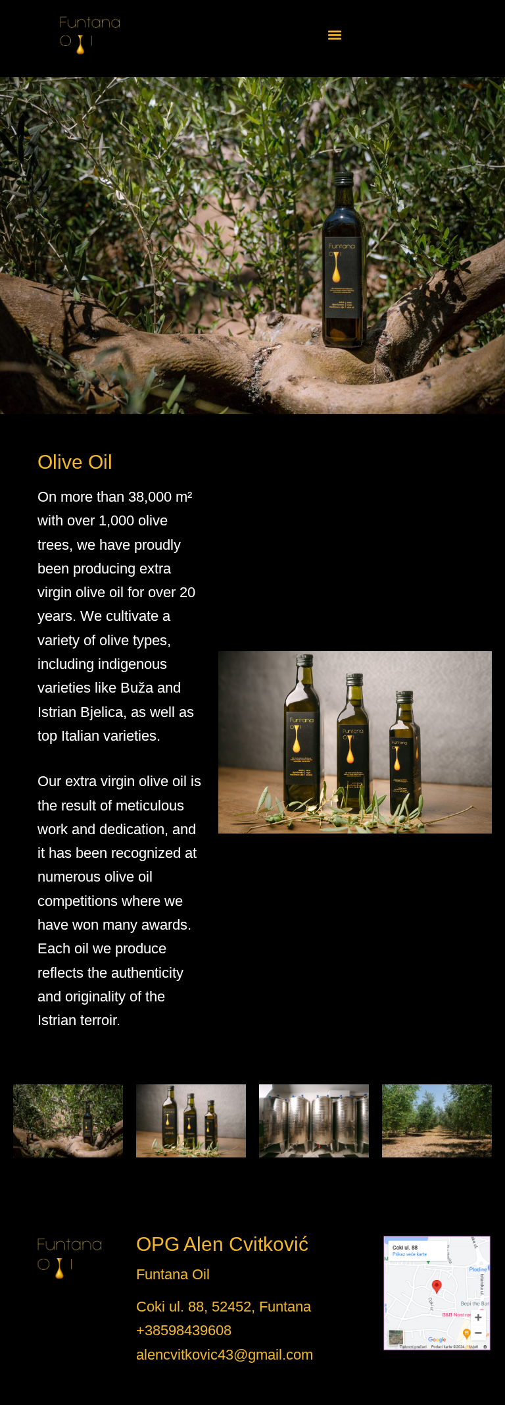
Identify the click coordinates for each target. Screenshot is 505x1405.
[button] (334, 35)
